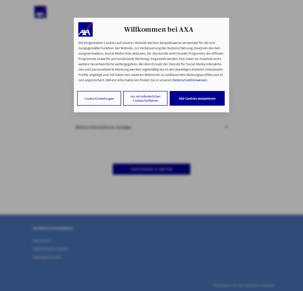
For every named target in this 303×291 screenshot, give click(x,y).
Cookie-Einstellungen (99, 98)
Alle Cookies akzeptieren (197, 98)
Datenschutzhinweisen (190, 80)
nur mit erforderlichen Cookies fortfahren (145, 98)
